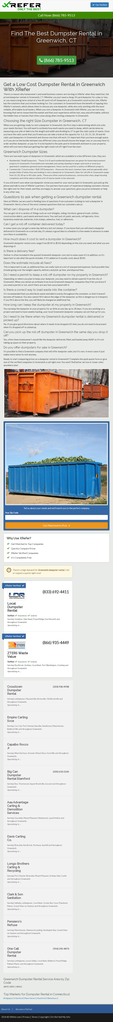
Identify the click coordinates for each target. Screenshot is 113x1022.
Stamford (41, 998)
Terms (34, 1017)
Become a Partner (24, 1009)
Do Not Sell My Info (60, 1017)
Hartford (19, 998)
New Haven (30, 998)
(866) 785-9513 (63, 15)
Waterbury (52, 998)
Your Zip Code (12, 512)
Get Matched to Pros (55, 525)
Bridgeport (9, 998)
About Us (5, 1009)
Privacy (26, 1017)
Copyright (44, 1017)
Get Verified (101, 5)
